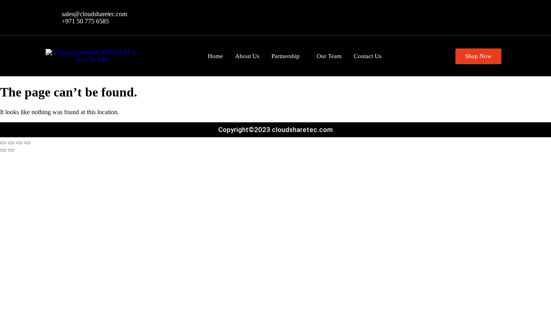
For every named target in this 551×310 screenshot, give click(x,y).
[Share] (19, 143)
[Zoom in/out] (3, 143)
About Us (247, 56)
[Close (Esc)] (27, 143)
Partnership (285, 56)
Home (215, 56)
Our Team (329, 56)
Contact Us (368, 56)
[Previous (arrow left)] (3, 150)
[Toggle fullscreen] (11, 143)
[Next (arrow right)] (11, 150)
